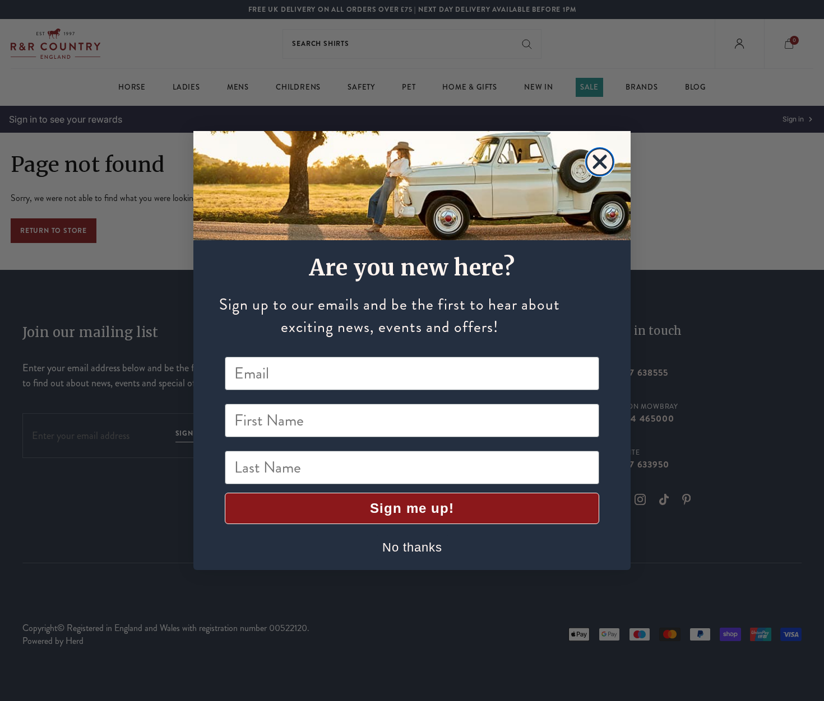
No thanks (412, 547)
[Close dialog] (600, 162)
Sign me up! (412, 508)
